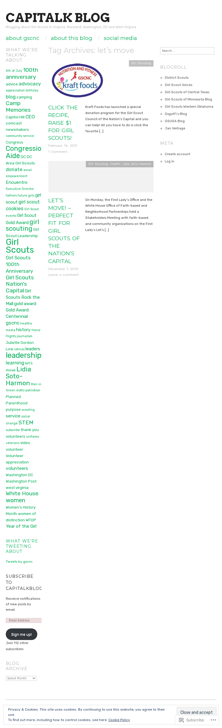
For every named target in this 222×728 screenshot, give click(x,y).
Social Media (120, 38)
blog (11, 97)
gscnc (12, 323)
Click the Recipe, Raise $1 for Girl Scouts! (63, 122)
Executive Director (20, 189)
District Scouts (176, 78)
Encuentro (16, 182)
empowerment (16, 176)
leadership (24, 355)
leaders (32, 348)
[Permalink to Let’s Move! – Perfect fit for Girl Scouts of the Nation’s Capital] (100, 179)
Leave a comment (63, 275)
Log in (169, 161)
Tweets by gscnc (19, 562)
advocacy (30, 84)
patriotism (32, 390)
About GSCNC (22, 38)
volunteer (14, 449)
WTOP (31, 520)
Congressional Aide (28, 152)
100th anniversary (22, 73)
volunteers (17, 468)
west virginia (17, 487)
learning (15, 363)
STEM (26, 422)
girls (31, 195)
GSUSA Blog (175, 121)
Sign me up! (21, 634)
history (23, 329)
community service (20, 136)
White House (22, 493)
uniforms (32, 437)
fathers (11, 195)
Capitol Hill (15, 117)
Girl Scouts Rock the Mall (23, 297)
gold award (25, 303)
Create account (177, 154)
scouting (28, 410)
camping (24, 97)
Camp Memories (18, 106)
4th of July (14, 71)
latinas (19, 349)
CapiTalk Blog (58, 17)
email (27, 170)
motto (20, 390)
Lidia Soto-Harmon (137, 164)
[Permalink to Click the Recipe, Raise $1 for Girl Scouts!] (77, 82)
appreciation (15, 90)
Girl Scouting (141, 63)
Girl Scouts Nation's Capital (20, 284)
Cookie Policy (119, 720)
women (15, 500)
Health (115, 164)
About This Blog (71, 38)
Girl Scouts (20, 246)
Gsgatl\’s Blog (176, 114)
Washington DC (19, 474)
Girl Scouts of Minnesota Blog (188, 99)
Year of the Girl (21, 526)
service (13, 416)
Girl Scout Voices (178, 85)
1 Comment (57, 152)
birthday (32, 90)
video (25, 442)
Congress (14, 142)
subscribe (13, 430)
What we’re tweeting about (22, 546)
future (22, 195)
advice (12, 84)
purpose (13, 409)
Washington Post (21, 481)
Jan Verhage (175, 128)
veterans (12, 443)
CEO (30, 117)
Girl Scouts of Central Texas (187, 92)
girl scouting (22, 225)
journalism (24, 336)
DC (23, 156)
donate (14, 169)
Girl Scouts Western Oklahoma (189, 106)
